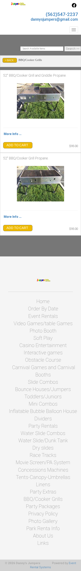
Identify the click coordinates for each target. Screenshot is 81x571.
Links (43, 543)
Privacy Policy (43, 514)
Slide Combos (43, 382)
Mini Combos (43, 404)
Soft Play (42, 338)
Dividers (43, 419)
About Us (43, 536)
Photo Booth (43, 331)
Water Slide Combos (43, 433)
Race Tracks (43, 455)
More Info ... (12, 134)
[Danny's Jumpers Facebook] (74, 6)
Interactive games (43, 353)
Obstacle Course (43, 360)
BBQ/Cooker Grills (43, 499)
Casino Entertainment (43, 345)
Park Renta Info (43, 528)
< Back (9, 60)
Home (43, 301)
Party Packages (43, 506)
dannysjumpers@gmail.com (54, 19)
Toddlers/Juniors (43, 397)
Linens (43, 484)
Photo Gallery (43, 521)
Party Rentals (43, 426)
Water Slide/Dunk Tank (43, 440)
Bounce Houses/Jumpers (43, 389)
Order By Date (43, 309)
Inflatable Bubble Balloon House (43, 411)
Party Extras (43, 492)
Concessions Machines (43, 470)
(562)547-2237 (62, 14)
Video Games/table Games (43, 323)
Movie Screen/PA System (43, 462)
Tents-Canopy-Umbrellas (43, 477)
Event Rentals (43, 316)
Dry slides (42, 448)
